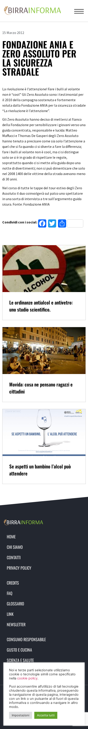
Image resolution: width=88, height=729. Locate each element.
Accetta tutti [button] (46, 715)
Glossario (15, 604)
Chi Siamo (15, 547)
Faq (9, 593)
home (11, 537)
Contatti (14, 557)
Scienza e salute (20, 660)
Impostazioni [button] (20, 715)
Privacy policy (19, 568)
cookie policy (27, 678)
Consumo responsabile (26, 639)
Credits (13, 583)
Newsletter (16, 624)
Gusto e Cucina (19, 650)
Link (10, 614)
